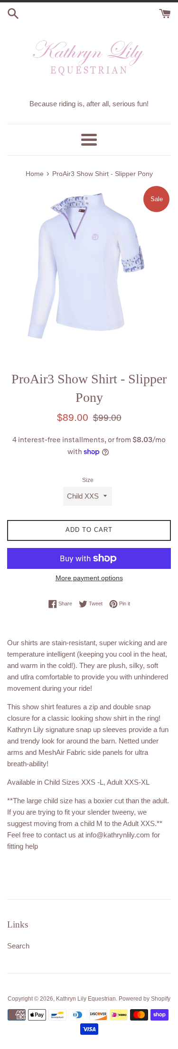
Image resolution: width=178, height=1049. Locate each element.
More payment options (89, 578)
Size (88, 480)
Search (18, 946)
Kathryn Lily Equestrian (86, 998)
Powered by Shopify (144, 998)
